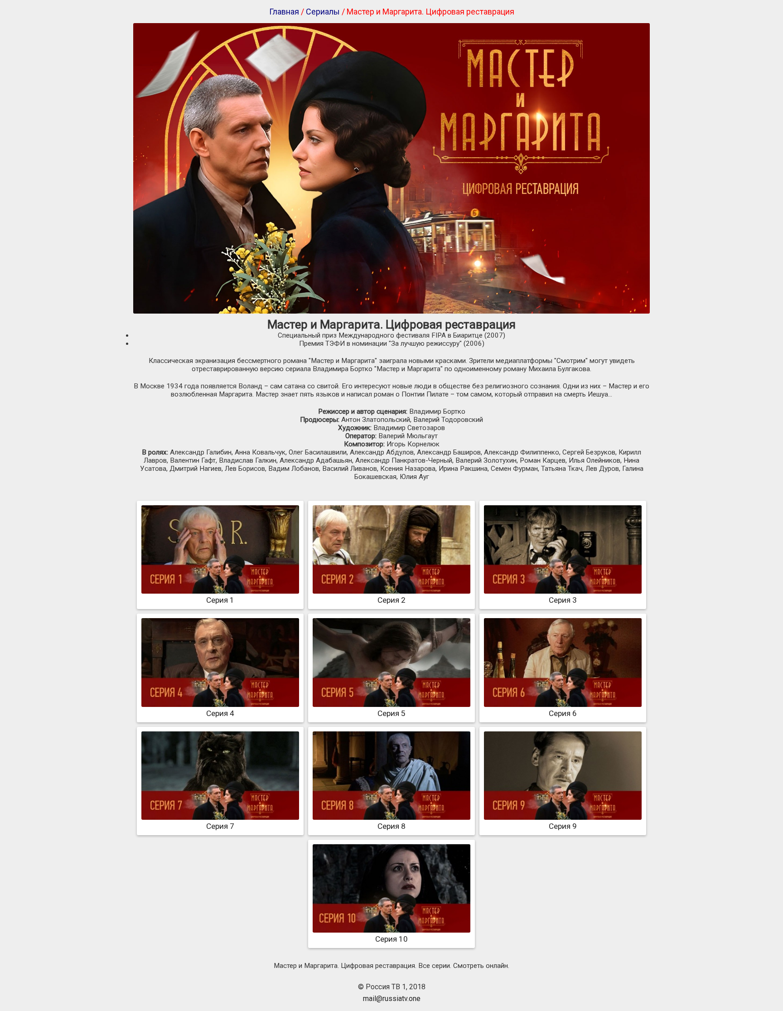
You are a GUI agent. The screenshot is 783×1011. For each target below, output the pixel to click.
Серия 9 (563, 826)
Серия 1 (220, 600)
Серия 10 (391, 938)
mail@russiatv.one (391, 998)
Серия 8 (391, 826)
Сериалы (323, 11)
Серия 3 (563, 600)
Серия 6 (563, 713)
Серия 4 (220, 713)
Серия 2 (391, 600)
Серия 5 (391, 713)
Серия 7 (220, 826)
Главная (284, 11)
